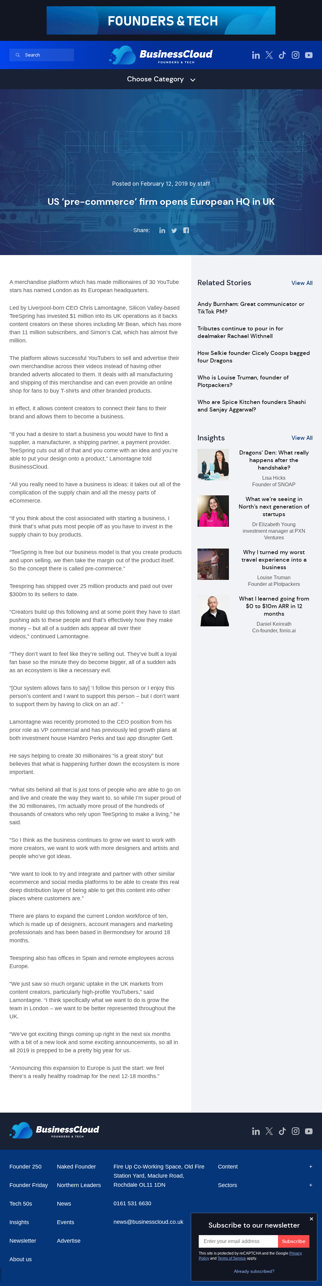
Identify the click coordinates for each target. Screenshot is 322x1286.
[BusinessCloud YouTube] (309, 55)
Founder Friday (28, 1185)
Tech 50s (20, 1204)
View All (302, 283)
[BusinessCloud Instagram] (295, 55)
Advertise (68, 1241)
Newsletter (22, 1241)
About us (20, 1259)
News (64, 1204)
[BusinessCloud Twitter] (269, 55)
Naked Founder (76, 1166)
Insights (19, 1222)
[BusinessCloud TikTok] (282, 55)
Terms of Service (232, 1258)
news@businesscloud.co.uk (148, 1222)
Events (65, 1222)
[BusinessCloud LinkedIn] (256, 55)
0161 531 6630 (132, 1203)
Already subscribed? (254, 1271)
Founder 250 (25, 1166)
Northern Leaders (79, 1185)
